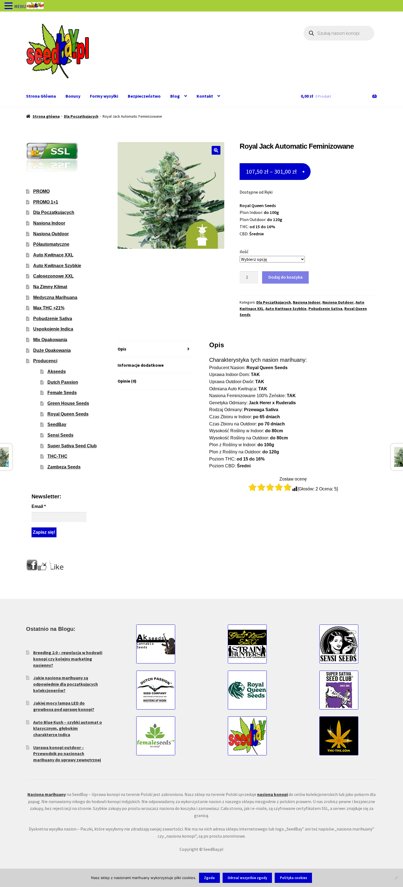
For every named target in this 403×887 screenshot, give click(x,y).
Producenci (45, 360)
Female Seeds (62, 392)
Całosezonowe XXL (53, 276)
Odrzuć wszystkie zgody (247, 877)
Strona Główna (41, 96)
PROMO (41, 191)
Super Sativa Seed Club (72, 446)
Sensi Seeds (60, 435)
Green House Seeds (68, 403)
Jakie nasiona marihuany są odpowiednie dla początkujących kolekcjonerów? (65, 684)
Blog (175, 96)
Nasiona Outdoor (338, 302)
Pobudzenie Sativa (325, 308)
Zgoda (209, 877)
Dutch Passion (62, 382)
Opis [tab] (122, 349)
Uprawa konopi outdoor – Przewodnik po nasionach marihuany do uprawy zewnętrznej (67, 753)
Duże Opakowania (52, 350)
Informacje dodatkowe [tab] (141, 365)
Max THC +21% (48, 308)
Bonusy (73, 96)
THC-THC (57, 456)
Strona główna (46, 116)
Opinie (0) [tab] (127, 381)
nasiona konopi (272, 794)
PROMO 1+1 (45, 202)
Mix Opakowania (50, 339)
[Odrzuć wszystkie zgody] (396, 877)
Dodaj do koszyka (285, 277)
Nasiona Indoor (306, 302)
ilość (244, 251)
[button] (216, 150)
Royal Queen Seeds (68, 414)
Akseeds (56, 371)
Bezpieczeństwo (144, 96)
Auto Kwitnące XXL (53, 255)
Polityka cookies (293, 877)
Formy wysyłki (104, 96)
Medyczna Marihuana (55, 297)
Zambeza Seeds (64, 467)
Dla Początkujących (81, 116)
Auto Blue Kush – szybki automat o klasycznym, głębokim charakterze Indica (67, 728)
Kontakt (205, 96)
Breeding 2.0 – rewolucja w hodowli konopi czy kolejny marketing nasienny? (67, 659)
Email (39, 506)
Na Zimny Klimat (50, 286)
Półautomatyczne (51, 244)
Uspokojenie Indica (53, 329)
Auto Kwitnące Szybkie (285, 308)
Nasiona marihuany (46, 794)
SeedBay (56, 424)
